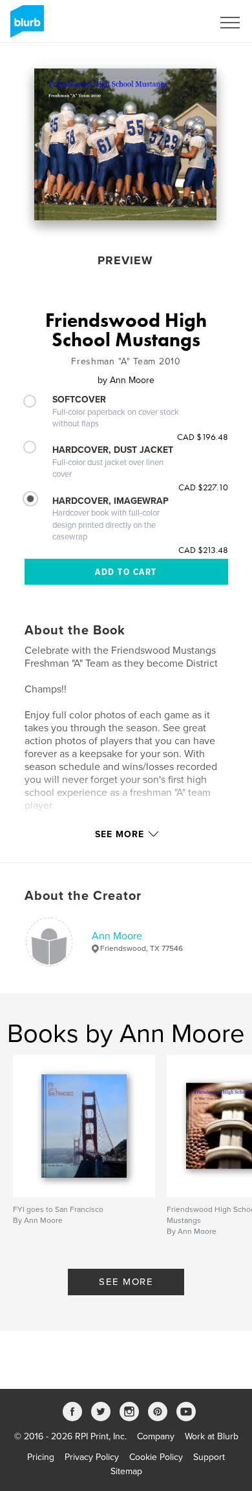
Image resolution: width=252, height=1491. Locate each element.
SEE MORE (126, 1282)
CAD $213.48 (203, 550)
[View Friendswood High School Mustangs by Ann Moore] (125, 144)
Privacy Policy (92, 1457)
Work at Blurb (211, 1436)
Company (155, 1436)
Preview (125, 260)
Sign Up (179, 22)
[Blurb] (24, 26)
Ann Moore (117, 936)
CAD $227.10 (203, 487)
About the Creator (83, 896)
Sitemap (126, 1471)
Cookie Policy (156, 1457)
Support (209, 1457)
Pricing (40, 1457)
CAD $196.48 (202, 437)
